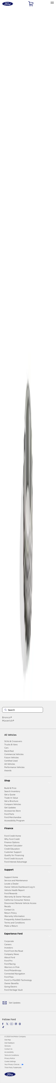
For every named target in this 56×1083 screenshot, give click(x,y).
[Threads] (20, 1024)
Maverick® (8, 720)
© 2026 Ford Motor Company (15, 1037)
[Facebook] (3, 1024)
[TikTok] (3, 1027)
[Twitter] (7, 1024)
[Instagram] (16, 1024)
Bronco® (7, 717)
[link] (7, 1040)
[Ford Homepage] (9, 1076)
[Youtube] (11, 1024)
